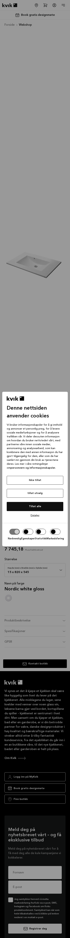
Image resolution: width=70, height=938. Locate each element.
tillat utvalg (35, 493)
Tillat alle (35, 506)
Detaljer (35, 515)
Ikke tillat (35, 480)
